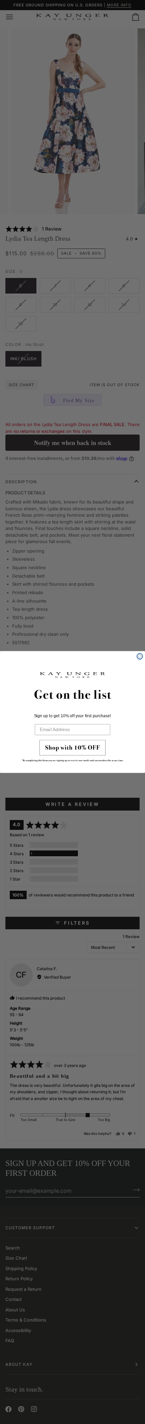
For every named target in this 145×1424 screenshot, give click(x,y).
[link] (72, 752)
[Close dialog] (140, 656)
